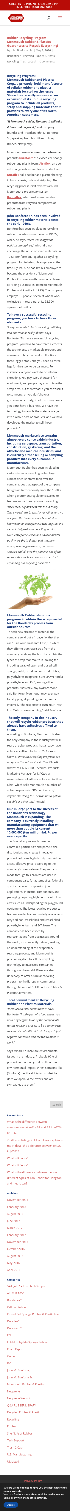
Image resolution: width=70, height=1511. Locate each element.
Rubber (11, 1426)
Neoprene (13, 1391)
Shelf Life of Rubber (19, 1433)
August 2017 (15, 1214)
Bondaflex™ (14, 56)
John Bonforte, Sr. (22, 50)
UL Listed (13, 1461)
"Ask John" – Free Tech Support (27, 1286)
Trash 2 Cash (28, 61)
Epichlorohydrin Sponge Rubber (27, 1342)
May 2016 (13, 1263)
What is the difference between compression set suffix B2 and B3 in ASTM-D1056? (34, 1127)
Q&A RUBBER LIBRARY (21, 1405)
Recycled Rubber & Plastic (39, 56)
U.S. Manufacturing (19, 1454)
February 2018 (16, 1207)
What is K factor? (17, 1165)
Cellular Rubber (17, 1307)
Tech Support (15, 1440)
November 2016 (17, 1242)
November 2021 (17, 1200)
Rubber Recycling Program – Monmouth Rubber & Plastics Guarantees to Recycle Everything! (32, 42)
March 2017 (15, 1228)
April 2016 (14, 1270)
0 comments (47, 61)
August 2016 (15, 1256)
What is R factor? (17, 1158)
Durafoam (26, 158)
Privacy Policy (33, 1481)
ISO (9, 1363)
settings (41, 1498)
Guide (11, 1356)
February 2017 (16, 1235)
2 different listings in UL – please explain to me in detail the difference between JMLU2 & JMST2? (35, 1145)
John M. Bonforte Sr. (20, 1377)
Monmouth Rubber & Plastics (26, 1384)
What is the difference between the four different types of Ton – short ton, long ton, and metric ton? (34, 1177)
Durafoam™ (14, 1328)
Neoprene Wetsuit (18, 1398)
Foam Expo (14, 1349)
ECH (9, 1335)
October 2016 (16, 1249)
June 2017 (13, 1221)
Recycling (13, 61)
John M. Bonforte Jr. (19, 1370)
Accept (10, 1504)
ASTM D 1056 (15, 1293)
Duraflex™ (13, 1321)
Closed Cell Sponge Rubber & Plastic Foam (34, 1314)
